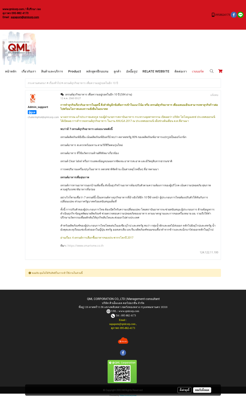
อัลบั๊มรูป (131, 71)
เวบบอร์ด (198, 71)
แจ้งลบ (214, 95)
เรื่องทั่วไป (55, 83)
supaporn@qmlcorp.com (25, 17)
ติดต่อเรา (181, 71)
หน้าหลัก (10, 71)
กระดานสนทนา (37, 83)
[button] (211, 71)
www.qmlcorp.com (129, 311)
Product (74, 71)
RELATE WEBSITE (155, 71)
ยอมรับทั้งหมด (202, 389)
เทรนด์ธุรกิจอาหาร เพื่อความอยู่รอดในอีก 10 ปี (91, 83)
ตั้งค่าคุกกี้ (184, 389)
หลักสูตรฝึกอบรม (97, 71)
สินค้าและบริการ (52, 71)
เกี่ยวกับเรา (29, 71)
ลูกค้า (117, 71)
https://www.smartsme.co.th (86, 245)
